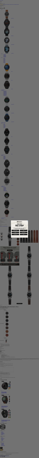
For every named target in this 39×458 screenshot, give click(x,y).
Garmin (15, 232)
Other (23, 234)
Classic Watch (15, 230)
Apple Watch (23, 232)
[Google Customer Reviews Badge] (6, 172)
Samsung (15, 234)
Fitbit (23, 230)
